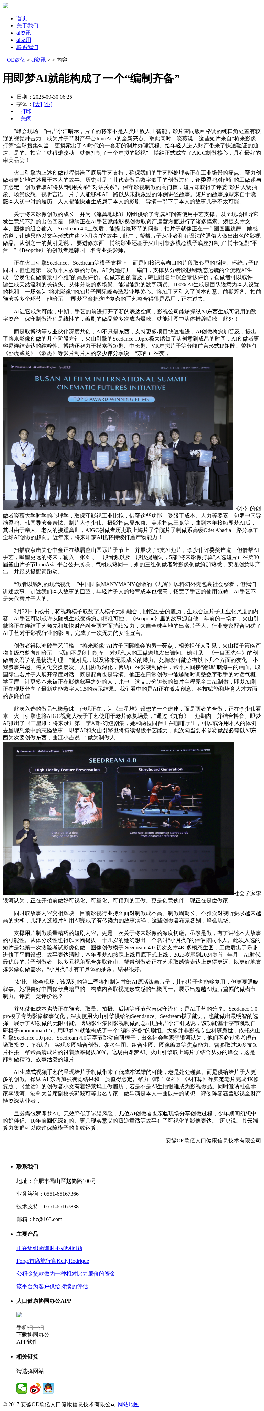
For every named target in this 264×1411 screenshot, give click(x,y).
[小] (47, 104)
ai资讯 (23, 33)
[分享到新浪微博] (35, 1388)
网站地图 (129, 1404)
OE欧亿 (16, 60)
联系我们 (27, 47)
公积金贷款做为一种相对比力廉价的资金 (66, 1274)
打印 (24, 111)
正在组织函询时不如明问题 (49, 1248)
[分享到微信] (22, 1388)
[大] (37, 104)
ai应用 (23, 40)
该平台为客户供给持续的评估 (52, 1286)
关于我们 (27, 25)
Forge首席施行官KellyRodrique (52, 1261)
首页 (22, 18)
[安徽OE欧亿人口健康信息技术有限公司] (5, 6)
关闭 (24, 118)
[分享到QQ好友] (48, 1388)
